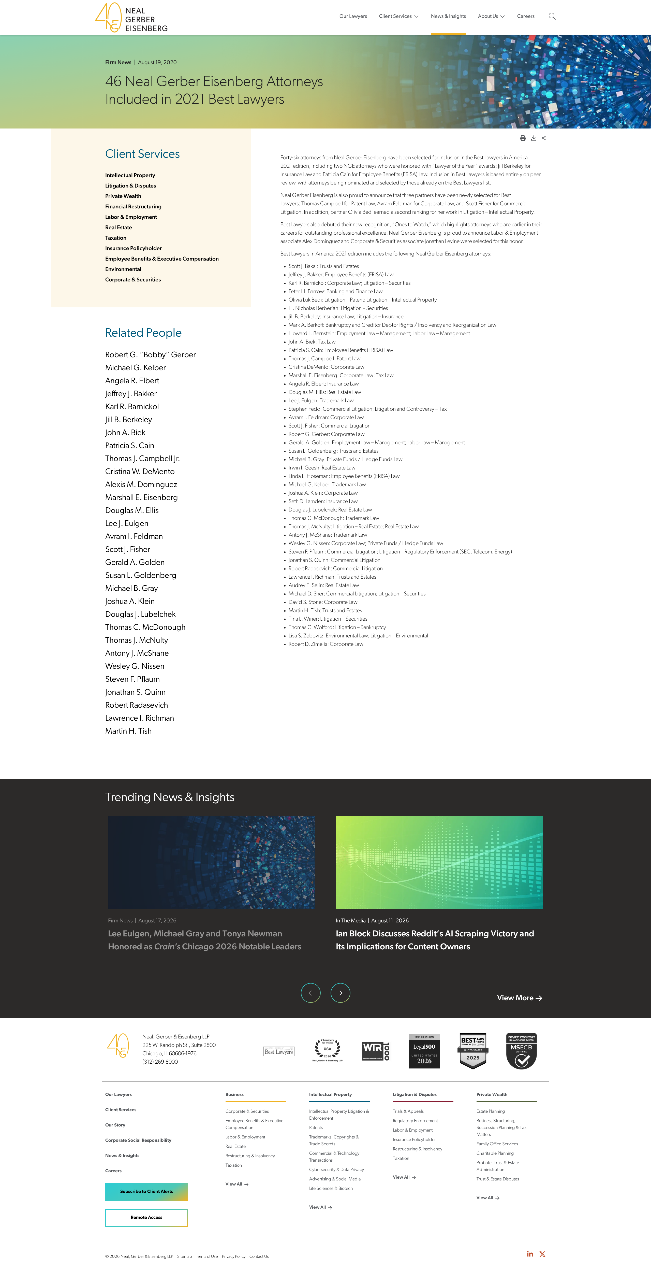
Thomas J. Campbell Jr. (142, 459)
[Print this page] (523, 139)
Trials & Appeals (408, 1111)
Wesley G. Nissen (135, 667)
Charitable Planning (495, 1153)
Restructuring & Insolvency (250, 1156)
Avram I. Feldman (134, 537)
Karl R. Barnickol (132, 407)
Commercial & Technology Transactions (334, 1157)
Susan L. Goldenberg (140, 576)
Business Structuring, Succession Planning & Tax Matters (502, 1128)
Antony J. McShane (137, 654)
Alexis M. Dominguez (141, 485)
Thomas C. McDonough (145, 628)
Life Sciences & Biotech (331, 1189)
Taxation (115, 238)
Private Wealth (123, 196)
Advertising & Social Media (335, 1179)
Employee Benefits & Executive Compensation (162, 259)
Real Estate (118, 228)
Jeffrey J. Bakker (131, 394)
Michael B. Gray (131, 589)
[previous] (311, 993)
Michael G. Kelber (135, 368)
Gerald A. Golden (135, 563)
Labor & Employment (131, 217)
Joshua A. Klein (130, 602)
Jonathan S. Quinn (135, 693)
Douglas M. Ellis (132, 511)
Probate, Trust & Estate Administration (498, 1166)
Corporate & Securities (133, 280)
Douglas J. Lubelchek (140, 615)
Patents (316, 1128)
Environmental (123, 270)
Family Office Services (497, 1144)
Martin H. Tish (128, 731)
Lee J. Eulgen (127, 524)
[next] (340, 993)
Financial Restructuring (133, 207)
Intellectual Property (130, 176)
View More (515, 998)
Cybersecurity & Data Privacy (336, 1170)
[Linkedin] (530, 1255)
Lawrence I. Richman (139, 719)
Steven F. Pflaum (132, 680)
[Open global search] (552, 16)
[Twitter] (542, 1255)
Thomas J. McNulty (136, 641)
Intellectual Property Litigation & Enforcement (339, 1115)
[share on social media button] (544, 138)
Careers (526, 16)
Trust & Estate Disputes (498, 1179)
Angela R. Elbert (132, 381)
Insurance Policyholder (133, 249)
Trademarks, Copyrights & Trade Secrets (334, 1141)
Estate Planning (491, 1111)
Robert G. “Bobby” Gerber (150, 355)
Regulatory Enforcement (415, 1121)
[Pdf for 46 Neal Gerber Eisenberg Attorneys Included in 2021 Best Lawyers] (533, 139)
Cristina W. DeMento (140, 472)
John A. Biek (125, 433)
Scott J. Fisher (127, 550)
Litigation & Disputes (130, 186)
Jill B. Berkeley (128, 420)
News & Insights (448, 16)
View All (234, 1184)
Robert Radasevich (136, 706)
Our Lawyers (353, 16)
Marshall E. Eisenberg (141, 498)
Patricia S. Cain (129, 446)
